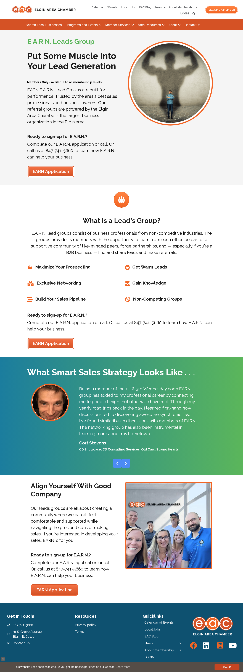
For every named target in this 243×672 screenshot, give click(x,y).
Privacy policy (85, 625)
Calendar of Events (104, 7)
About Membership (181, 7)
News (159, 7)
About (172, 25)
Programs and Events (82, 25)
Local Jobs (128, 7)
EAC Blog (145, 7)
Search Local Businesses (44, 25)
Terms (79, 631)
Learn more (123, 666)
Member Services (117, 25)
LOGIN (184, 13)
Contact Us (192, 25)
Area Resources (149, 25)
